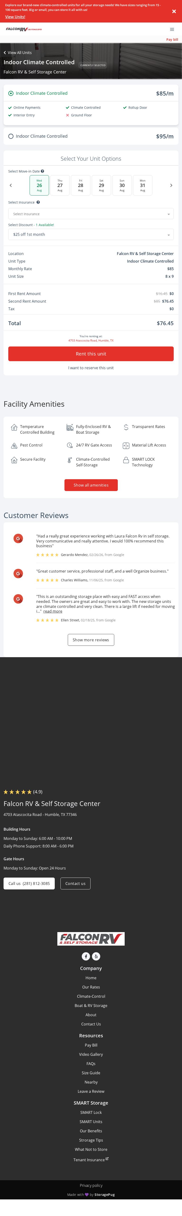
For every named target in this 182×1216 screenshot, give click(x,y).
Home (91, 977)
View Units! (15, 16)
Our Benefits (91, 1131)
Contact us (75, 883)
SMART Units (91, 1121)
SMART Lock (91, 1112)
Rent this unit (91, 354)
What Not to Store (91, 1149)
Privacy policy (91, 1185)
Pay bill (172, 39)
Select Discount (31, 225)
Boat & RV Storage (91, 1005)
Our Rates (91, 987)
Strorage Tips (91, 1140)
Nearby (91, 1082)
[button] (86, 956)
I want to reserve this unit (91, 367)
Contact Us (91, 1024)
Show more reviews (91, 639)
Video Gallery (91, 1054)
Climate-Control (91, 996)
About (91, 1014)
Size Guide (91, 1072)
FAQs (91, 1063)
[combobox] (91, 213)
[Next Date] (171, 185)
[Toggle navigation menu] (174, 29)
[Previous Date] (10, 185)
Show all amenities (90, 485)
